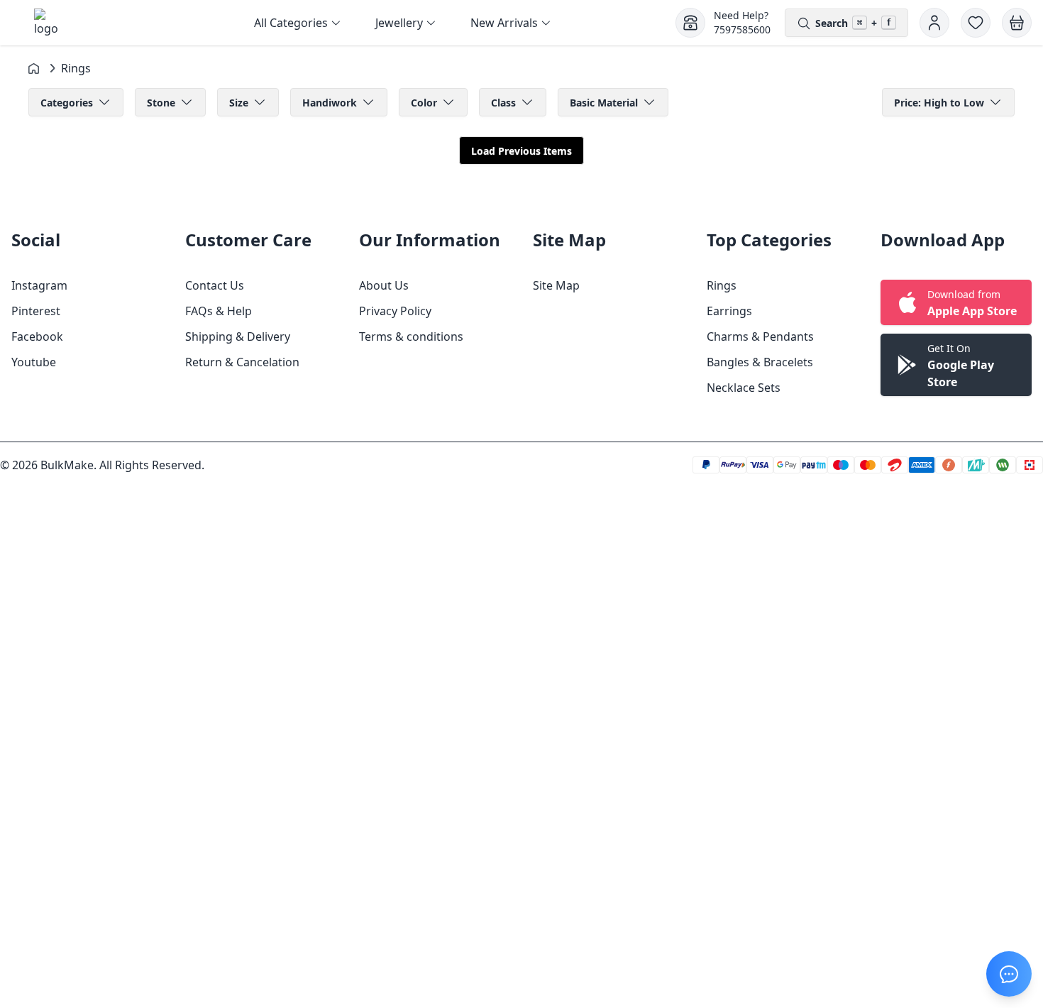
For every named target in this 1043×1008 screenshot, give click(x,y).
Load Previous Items (521, 151)
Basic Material (604, 102)
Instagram (39, 285)
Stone (161, 102)
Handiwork (329, 102)
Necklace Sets (743, 387)
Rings (721, 285)
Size (238, 102)
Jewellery (399, 23)
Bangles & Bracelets (760, 362)
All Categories (291, 23)
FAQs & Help (218, 311)
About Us (384, 285)
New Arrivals (504, 23)
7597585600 (742, 29)
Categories (66, 102)
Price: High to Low (939, 102)
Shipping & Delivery (237, 336)
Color (424, 102)
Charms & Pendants (760, 336)
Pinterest (35, 311)
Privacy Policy (395, 311)
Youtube (33, 362)
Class (503, 102)
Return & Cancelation (242, 362)
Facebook (37, 336)
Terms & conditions (411, 336)
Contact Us (214, 285)
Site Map (556, 285)
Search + (853, 23)
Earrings (729, 311)
